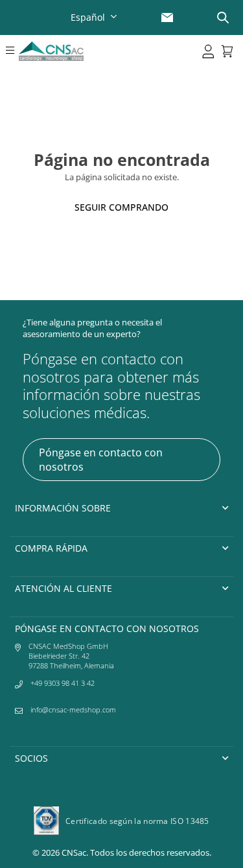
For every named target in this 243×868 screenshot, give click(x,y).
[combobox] (95, 17)
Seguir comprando (121, 207)
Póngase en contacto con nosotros (101, 459)
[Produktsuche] (223, 17)
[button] (10, 51)
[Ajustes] (208, 51)
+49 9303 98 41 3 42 (62, 683)
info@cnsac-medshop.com (73, 709)
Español (88, 17)
